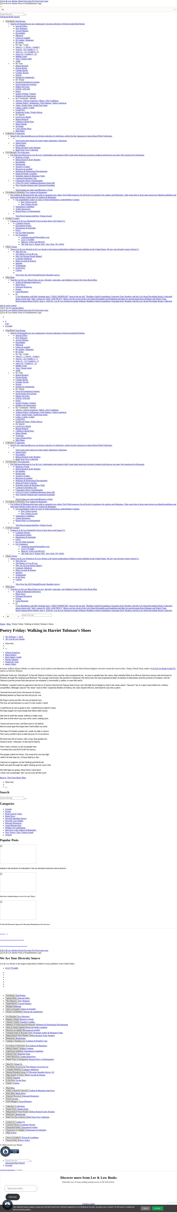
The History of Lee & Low (27, 254)
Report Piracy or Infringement (28, 211)
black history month (13, 657)
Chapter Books (22, 70)
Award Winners (22, 31)
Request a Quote (22, 157)
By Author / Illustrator (25, 40)
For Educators (11, 153)
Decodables (20, 33)
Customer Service (23, 223)
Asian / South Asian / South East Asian (31, 105)
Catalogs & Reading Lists (26, 178)
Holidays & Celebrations (15, 828)
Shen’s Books (21, 124)
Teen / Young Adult (23, 59)
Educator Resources (24, 287)
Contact (9, 219)
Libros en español (23, 38)
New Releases (21, 28)
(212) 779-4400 (27, 240)
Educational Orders (23, 226)
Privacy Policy (11, 1140)
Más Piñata (20, 131)
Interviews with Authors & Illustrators (20, 830)
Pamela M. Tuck (12, 662)
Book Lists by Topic (13, 814)
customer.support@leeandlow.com (35, 237)
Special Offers (21, 26)
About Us (74, 249)
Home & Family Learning (26, 174)
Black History (11, 655)
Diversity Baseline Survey (38, 275)
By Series (19, 42)
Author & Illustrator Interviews (28, 282)
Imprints (19, 263)
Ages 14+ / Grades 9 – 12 (26, 54)
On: (14, 637)
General (8, 835)
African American (12, 652)
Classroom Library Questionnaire (29, 181)
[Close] (1, 6)
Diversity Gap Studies (14, 821)
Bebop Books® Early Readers (28, 148)
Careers (19, 270)
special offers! (18, 308)
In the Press (20, 268)
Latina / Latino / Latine (25, 108)
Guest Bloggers (22, 292)
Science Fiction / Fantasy (26, 94)
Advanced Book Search (10, 17)
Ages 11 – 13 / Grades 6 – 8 (27, 52)
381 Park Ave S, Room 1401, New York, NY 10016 (42, 244)
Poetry (18, 91)
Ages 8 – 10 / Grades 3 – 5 (27, 49)
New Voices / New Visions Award (19, 832)
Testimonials (21, 266)
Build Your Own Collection (27, 150)
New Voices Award (29, 202)
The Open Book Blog (53, 280)
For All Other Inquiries (25, 233)
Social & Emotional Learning (28, 82)
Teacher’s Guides (23, 167)
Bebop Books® (22, 66)
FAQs (18, 230)
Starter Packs (21, 143)
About (8, 247)
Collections (10, 134)
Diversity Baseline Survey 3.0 (17, 1072)
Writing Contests (47, 200)
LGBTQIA (20, 110)
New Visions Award (29, 204)
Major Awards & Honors (26, 261)
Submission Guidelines (25, 207)
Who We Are (21, 252)
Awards (8, 809)
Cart (7, 322)
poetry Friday (10, 664)
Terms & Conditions (13, 1138)
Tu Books (20, 126)
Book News (20, 285)
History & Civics (22, 87)
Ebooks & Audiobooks (25, 77)
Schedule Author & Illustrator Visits (30, 176)
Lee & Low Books (23, 117)
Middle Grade (21, 56)
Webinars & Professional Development (31, 171)
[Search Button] (25, 14)
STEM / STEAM (23, 89)
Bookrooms (20, 164)
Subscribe (13, 1197)
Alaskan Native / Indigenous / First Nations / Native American (41, 103)
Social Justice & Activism (26, 84)
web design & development (7, 1170)
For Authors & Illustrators (15, 193)
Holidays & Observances (26, 96)
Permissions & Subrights (26, 228)
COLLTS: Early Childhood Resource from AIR (35, 183)
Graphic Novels (22, 73)
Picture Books (21, 68)
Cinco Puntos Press (23, 129)
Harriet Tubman (11, 659)
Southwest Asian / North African (29, 112)
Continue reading (88, 1204)
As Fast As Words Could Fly (163, 668)
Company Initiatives (24, 259)
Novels (18, 75)
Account (8, 326)
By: (15, 639)
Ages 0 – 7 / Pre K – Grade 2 (28, 47)
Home (2, 624)
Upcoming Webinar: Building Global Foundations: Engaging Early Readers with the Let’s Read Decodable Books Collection (94, 301)
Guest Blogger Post (13, 825)
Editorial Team (11, 1054)
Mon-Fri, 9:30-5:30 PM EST (33, 242)
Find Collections (61, 136)
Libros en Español (13, 1009)
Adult (18, 61)
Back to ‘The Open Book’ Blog (13, 778)
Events (18, 289)
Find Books (10, 21)
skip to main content (8, 305)
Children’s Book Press (25, 122)
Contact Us (37, 221)
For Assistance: (22, 235)
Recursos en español (24, 169)
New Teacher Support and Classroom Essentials (35, 185)
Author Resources (23, 209)
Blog (8, 277)
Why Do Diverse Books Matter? (29, 256)
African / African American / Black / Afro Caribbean (37, 101)
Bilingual (19, 35)
